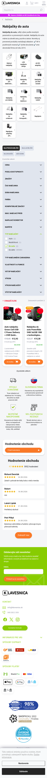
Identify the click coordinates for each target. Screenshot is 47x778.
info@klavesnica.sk (15, 607)
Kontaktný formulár (15, 628)
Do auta (13, 246)
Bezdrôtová (14, 242)
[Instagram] (17, 619)
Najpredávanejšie (11, 148)
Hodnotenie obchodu (23, 461)
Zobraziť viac (23, 535)
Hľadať (41, 10)
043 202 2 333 (13, 612)
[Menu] (44, 3)
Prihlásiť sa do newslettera (15, 579)
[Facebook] (5, 619)
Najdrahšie (8, 154)
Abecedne (20, 154)
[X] (11, 619)
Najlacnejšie (27, 148)
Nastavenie (23, 763)
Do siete (15, 250)
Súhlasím (23, 771)
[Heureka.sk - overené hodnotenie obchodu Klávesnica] (23, 734)
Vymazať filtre (10, 301)
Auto (12, 239)
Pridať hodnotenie (14, 450)
